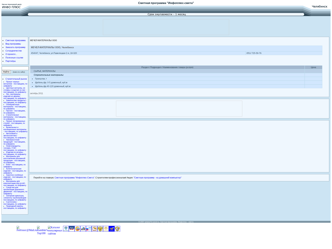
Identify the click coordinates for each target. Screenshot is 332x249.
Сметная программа (152, 3)
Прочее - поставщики (15, 111)
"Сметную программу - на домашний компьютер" (157, 177)
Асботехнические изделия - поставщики (13, 170)
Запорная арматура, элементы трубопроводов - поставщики (15, 198)
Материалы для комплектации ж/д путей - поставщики (14, 183)
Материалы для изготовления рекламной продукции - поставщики (14, 158)
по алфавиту (20, 92)
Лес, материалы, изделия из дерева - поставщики (12, 96)
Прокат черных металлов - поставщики (13, 83)
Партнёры (11, 61)
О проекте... (11, 54)
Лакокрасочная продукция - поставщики (14, 141)
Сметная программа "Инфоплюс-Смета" (74, 177)
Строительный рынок (16, 79)
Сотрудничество (14, 51)
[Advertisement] (166, 27)
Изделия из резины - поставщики (13, 153)
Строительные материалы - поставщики (14, 116)
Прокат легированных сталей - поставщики (14, 122)
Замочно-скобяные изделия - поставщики (13, 176)
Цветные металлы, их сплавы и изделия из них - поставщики (14, 90)
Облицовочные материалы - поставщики (14, 105)
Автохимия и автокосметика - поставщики (10, 135)
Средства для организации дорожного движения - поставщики (13, 189)
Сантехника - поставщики (10, 203)
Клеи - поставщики (14, 165)
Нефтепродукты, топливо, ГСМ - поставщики (12, 148)
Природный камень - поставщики (13, 207)
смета (190, 222)
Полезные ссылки (14, 57)
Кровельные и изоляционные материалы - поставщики (14, 129)
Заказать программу (15, 47)
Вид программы (13, 44)
